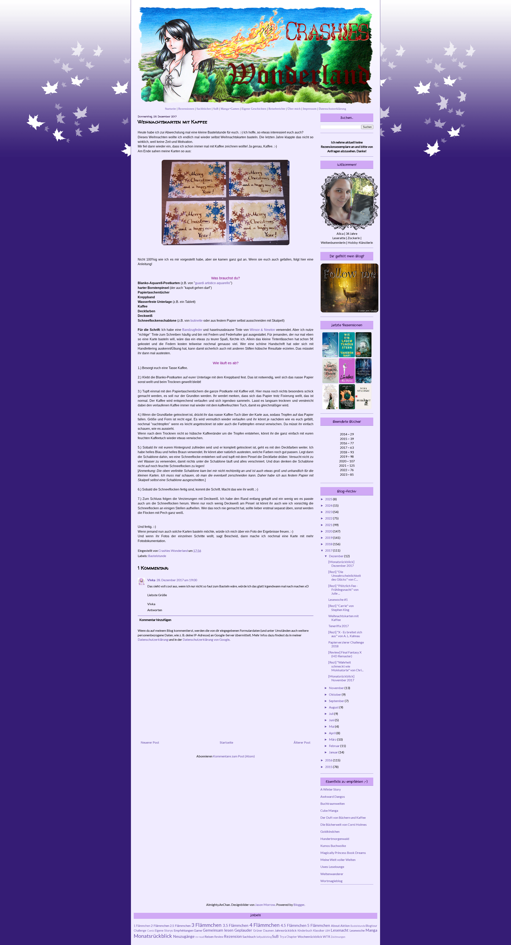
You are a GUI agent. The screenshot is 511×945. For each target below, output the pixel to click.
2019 (329, 537)
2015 (329, 767)
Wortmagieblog (331, 881)
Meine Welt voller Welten (338, 859)
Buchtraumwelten (332, 803)
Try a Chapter (288, 936)
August (334, 707)
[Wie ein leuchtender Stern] (347, 356)
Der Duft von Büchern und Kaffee (343, 817)
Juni (332, 720)
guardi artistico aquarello (212, 283)
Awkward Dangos (332, 796)
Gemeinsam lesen (218, 930)
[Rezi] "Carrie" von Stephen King (341, 607)
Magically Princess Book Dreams (343, 852)
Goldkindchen (330, 831)
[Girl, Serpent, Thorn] (330, 382)
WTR (326, 936)
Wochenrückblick (310, 936)
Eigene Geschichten (254, 108)
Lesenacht (340, 930)
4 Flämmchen (264, 925)
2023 (329, 512)
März (333, 739)
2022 (329, 518)
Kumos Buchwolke (333, 846)
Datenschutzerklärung (332, 108)
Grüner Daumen (263, 930)
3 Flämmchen (206, 925)
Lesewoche (357, 930)
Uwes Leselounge (332, 866)
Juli (331, 713)
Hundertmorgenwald (334, 839)
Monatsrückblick (153, 936)
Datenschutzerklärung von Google (206, 639)
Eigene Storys (164, 930)
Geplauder (243, 930)
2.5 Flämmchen (180, 925)
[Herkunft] (363, 408)
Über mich (294, 108)
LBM (327, 930)
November (337, 688)
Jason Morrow (265, 904)
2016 (329, 760)
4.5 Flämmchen (293, 925)
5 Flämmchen (318, 925)
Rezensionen (186, 108)
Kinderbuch (304, 930)
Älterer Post (302, 742)
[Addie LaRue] (363, 356)
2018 (329, 544)
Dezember (336, 556)
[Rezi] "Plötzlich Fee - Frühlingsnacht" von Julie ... (343, 589)
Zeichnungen (338, 936)
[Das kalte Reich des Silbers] (330, 408)
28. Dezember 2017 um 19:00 (176, 580)
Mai (332, 726)
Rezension (233, 936)
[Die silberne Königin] (363, 382)
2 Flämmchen (160, 925)
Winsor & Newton (262, 329)
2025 (329, 499)
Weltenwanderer (331, 874)
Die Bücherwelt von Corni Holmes (343, 824)
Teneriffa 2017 (338, 626)
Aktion (345, 925)
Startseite (170, 108)
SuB (215, 108)
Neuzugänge (184, 936)
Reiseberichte (276, 108)
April (332, 733)
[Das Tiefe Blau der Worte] (330, 356)
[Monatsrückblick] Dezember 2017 (341, 563)
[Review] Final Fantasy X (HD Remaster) (344, 654)
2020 (329, 531)
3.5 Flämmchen (236, 925)
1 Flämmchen (142, 925)
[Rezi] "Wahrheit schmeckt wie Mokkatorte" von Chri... (345, 666)
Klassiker (319, 930)
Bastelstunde (157, 556)
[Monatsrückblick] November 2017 (341, 678)
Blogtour (371, 925)
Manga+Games (230, 108)
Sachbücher (203, 108)
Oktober (335, 694)
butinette (196, 320)
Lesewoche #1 (338, 599)
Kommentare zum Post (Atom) (234, 756)
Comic (150, 930)
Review (218, 936)
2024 (329, 505)
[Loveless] (347, 382)
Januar (334, 752)
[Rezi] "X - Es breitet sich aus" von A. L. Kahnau (345, 634)
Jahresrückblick (286, 930)
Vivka (151, 580)
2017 (329, 550)
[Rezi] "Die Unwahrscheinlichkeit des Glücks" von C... (344, 575)
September (337, 701)
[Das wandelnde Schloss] (347, 408)
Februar (334, 746)
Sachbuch (249, 936)
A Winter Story (330, 789)
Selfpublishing (264, 936)
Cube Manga (329, 810)
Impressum (310, 108)
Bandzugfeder (192, 329)
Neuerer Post (150, 742)
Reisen (209, 936)
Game (198, 930)
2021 (329, 525)
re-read (199, 936)
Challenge (140, 930)
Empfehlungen (183, 930)
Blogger (298, 904)
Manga (371, 930)
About (335, 925)
